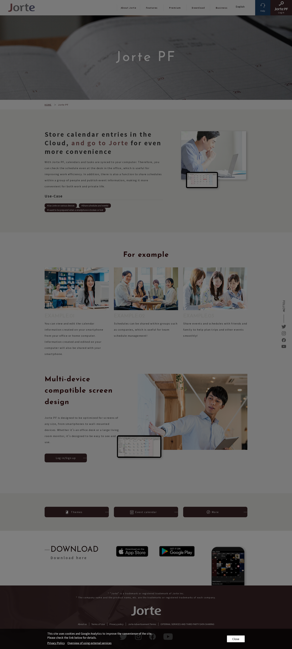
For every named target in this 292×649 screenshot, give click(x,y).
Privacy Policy (56, 643)
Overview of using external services (89, 643)
